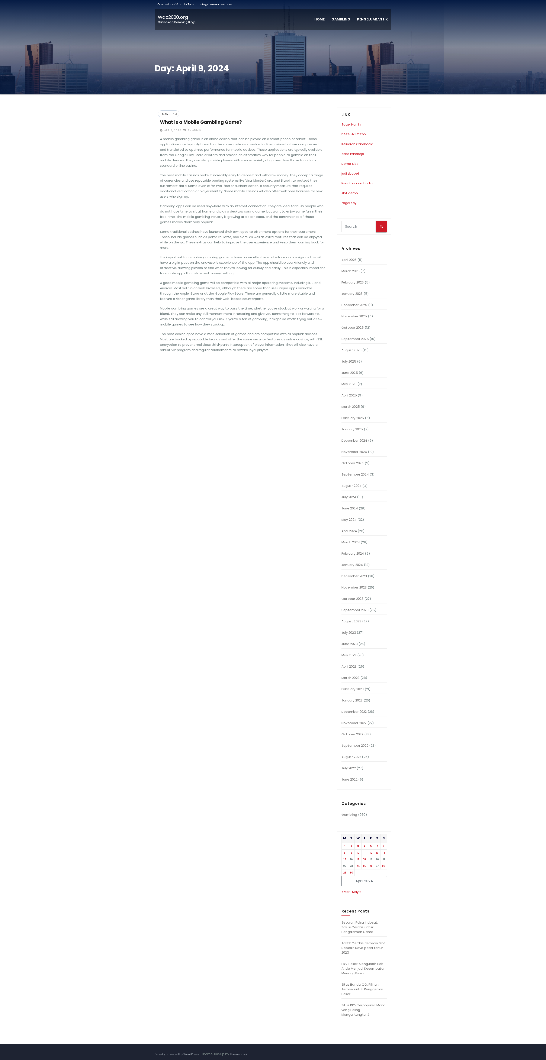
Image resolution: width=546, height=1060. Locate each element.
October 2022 (352, 734)
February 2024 (352, 553)
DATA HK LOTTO (353, 134)
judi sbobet (350, 173)
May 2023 (348, 655)
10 (358, 853)
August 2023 (351, 621)
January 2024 (352, 565)
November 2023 (354, 587)
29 (344, 872)
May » (356, 891)
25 (364, 866)
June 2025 (349, 372)
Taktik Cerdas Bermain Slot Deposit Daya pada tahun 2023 (363, 948)
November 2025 (354, 316)
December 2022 (354, 711)
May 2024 (349, 519)
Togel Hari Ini (351, 124)
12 (371, 853)
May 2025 (349, 384)
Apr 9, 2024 (172, 130)
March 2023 (350, 677)
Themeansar (239, 1054)
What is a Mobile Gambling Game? (201, 122)
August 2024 (351, 485)
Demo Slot (349, 163)
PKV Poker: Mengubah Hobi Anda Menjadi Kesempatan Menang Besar (363, 968)
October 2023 (352, 598)
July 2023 (348, 632)
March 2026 (350, 271)
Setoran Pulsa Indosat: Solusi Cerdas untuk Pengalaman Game (359, 927)
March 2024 (350, 542)
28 (383, 866)
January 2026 (352, 293)
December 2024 (354, 440)
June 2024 (349, 508)
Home (319, 19)
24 (358, 866)
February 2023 (352, 689)
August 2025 (351, 350)
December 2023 (354, 576)
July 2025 (348, 361)
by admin (194, 130)
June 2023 (349, 644)
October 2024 (352, 463)
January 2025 (352, 429)
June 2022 (349, 779)
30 (351, 872)
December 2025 (354, 305)
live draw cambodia (357, 183)
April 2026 (349, 259)
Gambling (340, 19)
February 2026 (352, 282)
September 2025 (355, 339)
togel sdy (348, 203)
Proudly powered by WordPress (177, 1054)
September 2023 (355, 610)
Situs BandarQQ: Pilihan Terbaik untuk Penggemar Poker (362, 989)
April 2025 (349, 395)
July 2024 (348, 497)
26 (371, 866)
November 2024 (354, 452)
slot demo (349, 193)
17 (358, 859)
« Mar (345, 891)
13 (377, 853)
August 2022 (351, 757)
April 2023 (349, 666)
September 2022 (354, 745)
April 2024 (349, 531)
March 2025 (350, 406)
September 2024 (355, 474)
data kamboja (352, 154)
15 (344, 859)
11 (364, 853)
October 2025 (352, 327)
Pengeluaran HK (372, 19)
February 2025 (352, 418)
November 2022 (354, 723)
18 (364, 859)
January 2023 (352, 700)
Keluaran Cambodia (357, 144)
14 (383, 853)
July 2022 (348, 768)
